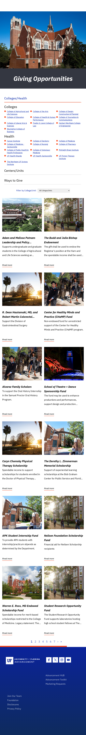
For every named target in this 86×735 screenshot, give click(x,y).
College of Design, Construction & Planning (68, 112)
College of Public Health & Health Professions (18, 151)
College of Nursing (40, 144)
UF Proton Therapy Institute (66, 157)
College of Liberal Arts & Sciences (17, 124)
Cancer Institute (13, 141)
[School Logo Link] (23, 661)
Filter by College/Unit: (26, 190)
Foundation (12, 700)
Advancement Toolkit (56, 679)
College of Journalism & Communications (68, 118)
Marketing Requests (56, 683)
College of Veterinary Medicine (41, 151)
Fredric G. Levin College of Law (43, 124)
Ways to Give (13, 180)
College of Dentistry (41, 141)
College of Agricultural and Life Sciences (18, 112)
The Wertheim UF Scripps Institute (17, 163)
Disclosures (13, 704)
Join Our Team (14, 695)
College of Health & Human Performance (44, 118)
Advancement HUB (55, 675)
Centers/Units (14, 171)
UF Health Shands (14, 156)
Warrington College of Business (16, 130)
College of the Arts (40, 111)
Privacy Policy (14, 708)
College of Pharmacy (67, 144)
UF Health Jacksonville (42, 156)
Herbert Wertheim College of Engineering (69, 124)
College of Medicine (67, 141)
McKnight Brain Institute (69, 150)
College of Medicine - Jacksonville (15, 145)
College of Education (15, 117)
